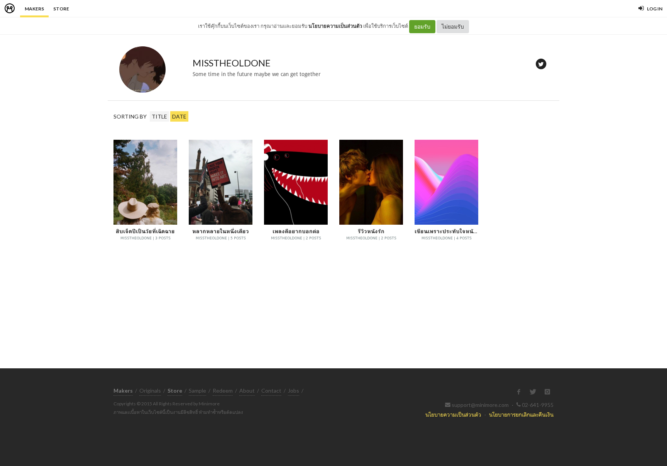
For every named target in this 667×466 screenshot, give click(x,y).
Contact (271, 390)
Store (61, 9)
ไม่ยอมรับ (453, 26)
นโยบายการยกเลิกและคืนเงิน (521, 414)
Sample (197, 390)
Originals (150, 390)
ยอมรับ (422, 26)
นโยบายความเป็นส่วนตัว (335, 26)
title (159, 116)
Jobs (293, 390)
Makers (34, 9)
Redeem (223, 390)
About (247, 390)
